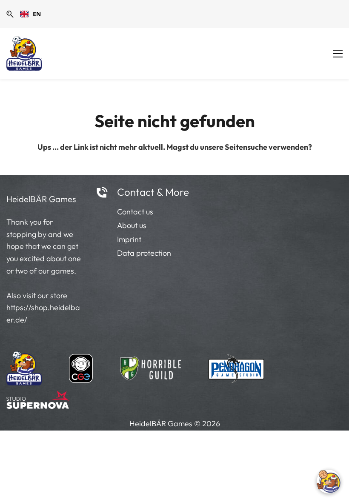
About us (131, 225)
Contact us (135, 212)
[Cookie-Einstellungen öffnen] (328, 481)
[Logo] (24, 54)
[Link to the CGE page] (81, 366)
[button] (10, 14)
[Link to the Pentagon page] (236, 366)
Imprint (129, 239)
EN (37, 14)
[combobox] (30, 14)
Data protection (144, 253)
